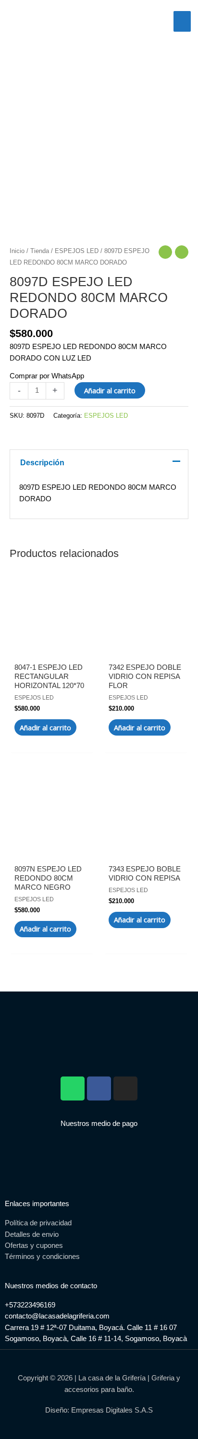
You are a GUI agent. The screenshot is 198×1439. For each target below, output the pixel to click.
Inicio (17, 250)
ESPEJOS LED (77, 250)
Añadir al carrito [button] (45, 727)
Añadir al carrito (110, 390)
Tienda (39, 250)
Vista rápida (52, 644)
